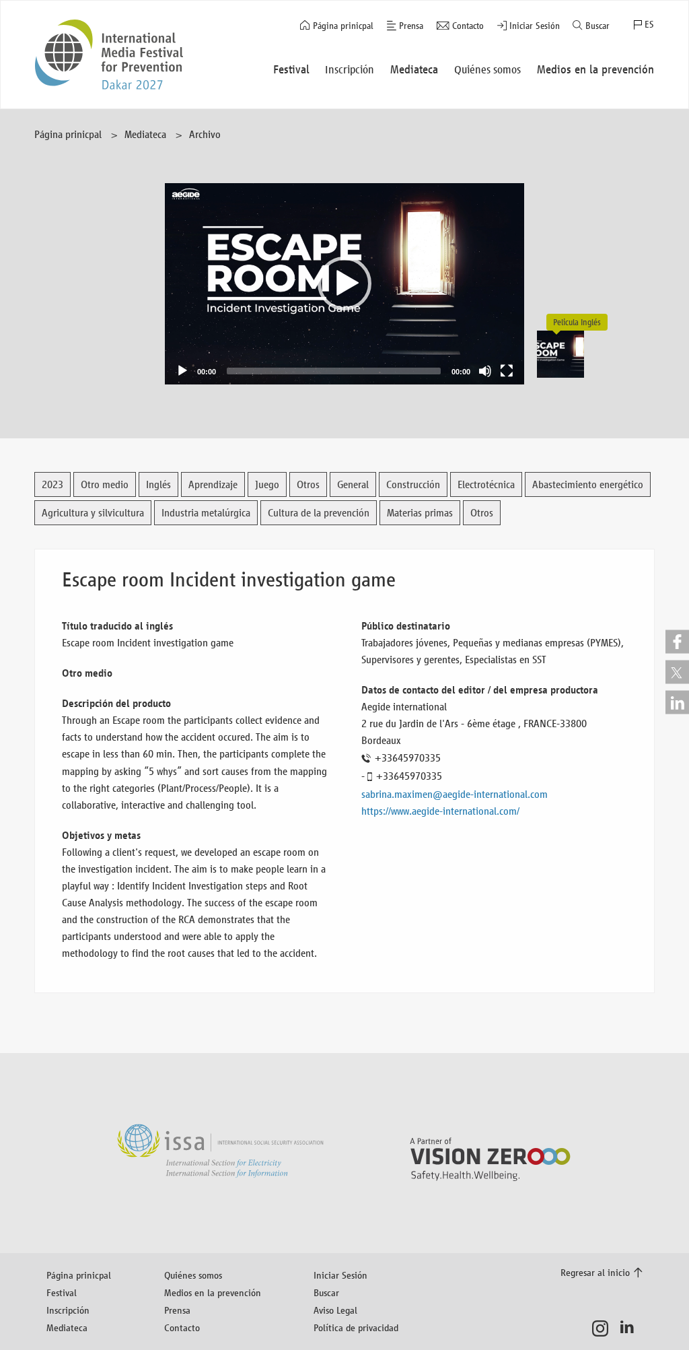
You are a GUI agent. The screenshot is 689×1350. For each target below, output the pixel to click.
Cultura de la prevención (318, 512)
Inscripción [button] (349, 69)
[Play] (182, 371)
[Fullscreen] (506, 371)
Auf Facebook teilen (677, 641)
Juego (267, 484)
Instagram (604, 1328)
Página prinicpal (343, 26)
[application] (345, 283)
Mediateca (145, 134)
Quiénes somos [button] (487, 69)
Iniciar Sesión (534, 26)
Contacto (468, 26)
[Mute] (485, 371)
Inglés (158, 484)
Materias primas (420, 512)
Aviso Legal (335, 1310)
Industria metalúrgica (205, 512)
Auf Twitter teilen (677, 671)
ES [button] (649, 25)
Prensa (411, 26)
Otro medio (105, 484)
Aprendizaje (213, 484)
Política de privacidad (356, 1327)
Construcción (413, 484)
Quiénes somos (193, 1275)
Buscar (597, 26)
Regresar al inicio (595, 1272)
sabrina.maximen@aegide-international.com (454, 794)
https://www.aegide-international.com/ (440, 811)
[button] (344, 283)
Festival (61, 1292)
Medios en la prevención (212, 1292)
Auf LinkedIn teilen (677, 702)
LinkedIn (631, 1328)
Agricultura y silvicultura (93, 512)
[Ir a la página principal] (109, 55)
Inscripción (67, 1310)
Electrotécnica (486, 484)
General (353, 484)
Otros (308, 484)
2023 (52, 484)
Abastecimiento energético (587, 484)
